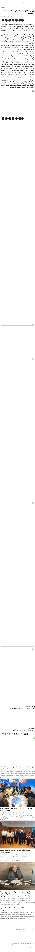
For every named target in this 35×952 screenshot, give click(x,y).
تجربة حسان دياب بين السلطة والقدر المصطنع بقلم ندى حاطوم (17, 768)
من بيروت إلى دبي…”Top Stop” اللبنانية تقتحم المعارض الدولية (16, 809)
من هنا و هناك (4, 7)
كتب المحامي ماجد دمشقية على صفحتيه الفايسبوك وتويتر (17, 909)
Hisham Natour (16, 944)
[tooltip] (22, 20)
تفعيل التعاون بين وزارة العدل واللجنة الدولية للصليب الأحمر (15, 851)
